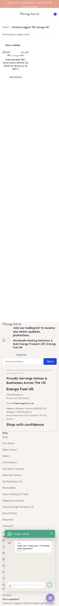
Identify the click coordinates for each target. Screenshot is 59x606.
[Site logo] (29, 13)
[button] (13, 52)
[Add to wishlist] (18, 52)
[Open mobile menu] (3, 14)
